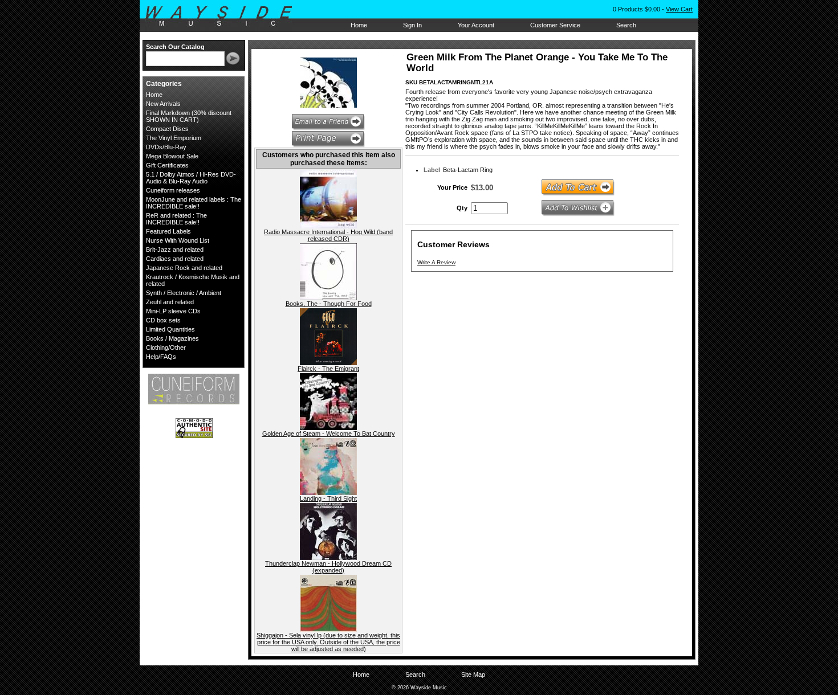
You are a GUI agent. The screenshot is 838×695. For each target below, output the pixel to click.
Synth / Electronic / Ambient (183, 292)
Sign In (412, 25)
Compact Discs (167, 128)
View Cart (679, 9)
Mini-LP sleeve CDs (173, 311)
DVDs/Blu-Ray (166, 147)
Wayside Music (224, 16)
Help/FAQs (161, 356)
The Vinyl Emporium (173, 137)
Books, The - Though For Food (329, 303)
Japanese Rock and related (184, 267)
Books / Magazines (172, 338)
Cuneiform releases (173, 190)
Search (626, 25)
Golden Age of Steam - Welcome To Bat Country (328, 433)
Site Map (473, 674)
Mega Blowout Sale (172, 156)
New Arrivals (163, 103)
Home (359, 25)
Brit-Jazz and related (175, 249)
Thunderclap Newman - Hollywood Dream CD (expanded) (328, 567)
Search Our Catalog (175, 46)
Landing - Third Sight (328, 498)
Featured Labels (168, 231)
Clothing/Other (166, 347)
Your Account (476, 25)
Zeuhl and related (170, 302)
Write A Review (436, 262)
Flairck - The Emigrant (328, 368)
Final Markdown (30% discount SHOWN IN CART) (188, 116)
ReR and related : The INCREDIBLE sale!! (176, 219)
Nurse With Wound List (177, 240)
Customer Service (555, 25)
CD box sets (163, 320)
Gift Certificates (167, 165)
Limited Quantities (170, 329)
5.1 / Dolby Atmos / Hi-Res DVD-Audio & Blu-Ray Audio (191, 178)
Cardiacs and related (175, 258)
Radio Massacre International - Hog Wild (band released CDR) (328, 235)
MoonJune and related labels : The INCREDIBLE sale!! (193, 203)
